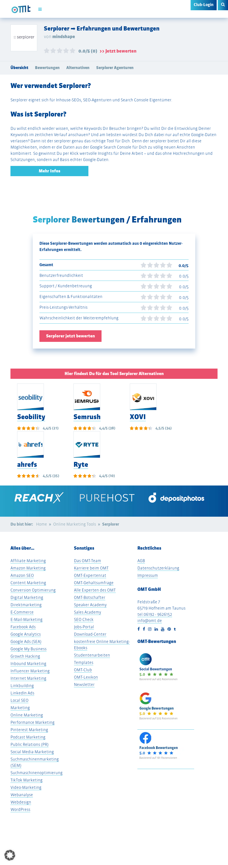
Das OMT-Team (87, 560)
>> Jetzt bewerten (118, 51)
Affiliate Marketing (28, 560)
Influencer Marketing (30, 670)
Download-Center (90, 634)
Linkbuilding (22, 685)
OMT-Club (83, 669)
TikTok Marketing (26, 780)
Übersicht (19, 67)
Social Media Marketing (32, 751)
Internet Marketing (28, 678)
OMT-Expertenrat (90, 575)
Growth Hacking (25, 656)
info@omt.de (149, 620)
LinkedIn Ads (22, 693)
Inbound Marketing (28, 663)
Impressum (147, 575)
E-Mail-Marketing (26, 619)
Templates (83, 662)
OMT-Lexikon (86, 677)
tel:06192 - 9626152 (154, 614)
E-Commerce (22, 612)
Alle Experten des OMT (95, 590)
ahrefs (27, 464)
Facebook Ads (23, 626)
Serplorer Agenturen (115, 67)
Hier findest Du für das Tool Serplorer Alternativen (114, 373)
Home (41, 524)
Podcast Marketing (27, 737)
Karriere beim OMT (91, 568)
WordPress (20, 809)
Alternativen (78, 67)
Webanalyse (21, 794)
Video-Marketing (25, 787)
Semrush (87, 417)
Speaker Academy (90, 604)
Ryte (80, 464)
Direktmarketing (26, 604)
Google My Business (28, 648)
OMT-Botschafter (89, 597)
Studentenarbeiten (92, 655)
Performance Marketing (32, 722)
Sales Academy (87, 612)
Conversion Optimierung (33, 590)
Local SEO (19, 700)
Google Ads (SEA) (25, 641)
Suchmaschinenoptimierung (36, 772)
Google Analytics (25, 634)
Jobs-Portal (84, 626)
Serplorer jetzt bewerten (70, 336)
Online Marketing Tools (74, 524)
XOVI (138, 417)
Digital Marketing (26, 597)
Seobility (31, 417)
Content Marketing (28, 582)
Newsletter (84, 684)
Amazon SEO (22, 575)
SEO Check (84, 619)
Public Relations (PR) (29, 744)
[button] (10, 855)
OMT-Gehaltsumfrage (94, 582)
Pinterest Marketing (29, 729)
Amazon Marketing (28, 568)
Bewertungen (47, 67)
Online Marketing (26, 715)
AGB (141, 560)
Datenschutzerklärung (158, 568)
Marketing (20, 707)
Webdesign (20, 802)
